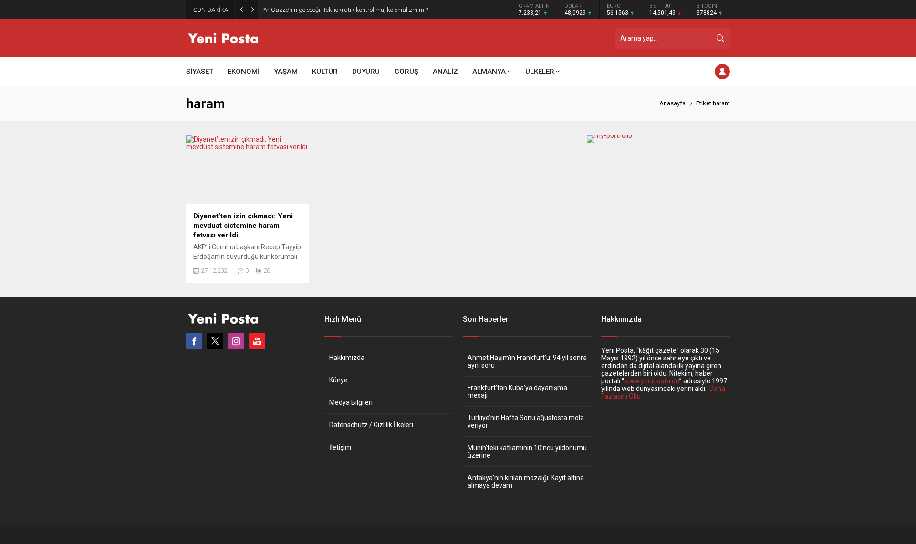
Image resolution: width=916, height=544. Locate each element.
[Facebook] (194, 341)
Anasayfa (672, 103)
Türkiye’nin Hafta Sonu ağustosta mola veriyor (526, 421)
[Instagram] (236, 341)
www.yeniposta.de (651, 381)
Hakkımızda (346, 357)
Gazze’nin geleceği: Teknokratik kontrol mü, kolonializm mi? (349, 9)
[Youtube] (257, 341)
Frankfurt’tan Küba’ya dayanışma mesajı (517, 391)
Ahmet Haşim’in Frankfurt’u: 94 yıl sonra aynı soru (527, 361)
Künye (338, 380)
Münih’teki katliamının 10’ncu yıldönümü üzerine (527, 451)
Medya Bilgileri (351, 402)
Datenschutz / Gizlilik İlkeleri (371, 425)
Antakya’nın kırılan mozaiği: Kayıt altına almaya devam (526, 481)
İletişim (340, 447)
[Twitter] (215, 341)
